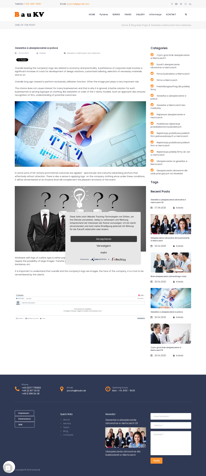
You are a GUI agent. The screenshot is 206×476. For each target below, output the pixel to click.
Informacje (155, 14)
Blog (65, 431)
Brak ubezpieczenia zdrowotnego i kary (168, 276)
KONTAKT (171, 14)
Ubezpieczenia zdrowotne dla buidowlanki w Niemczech (122, 453)
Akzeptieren (103, 239)
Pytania (104, 14)
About (66, 419)
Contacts (68, 434)
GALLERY (140, 14)
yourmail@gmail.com (78, 3)
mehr (103, 252)
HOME (92, 14)
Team (66, 427)
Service (67, 423)
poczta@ (71, 390)
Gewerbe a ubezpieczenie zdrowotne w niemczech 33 (121, 421)
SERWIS (116, 14)
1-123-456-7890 (32, 3)
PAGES (128, 14)
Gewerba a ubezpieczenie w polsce (167, 312)
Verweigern (104, 245)
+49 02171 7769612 (31, 387)
